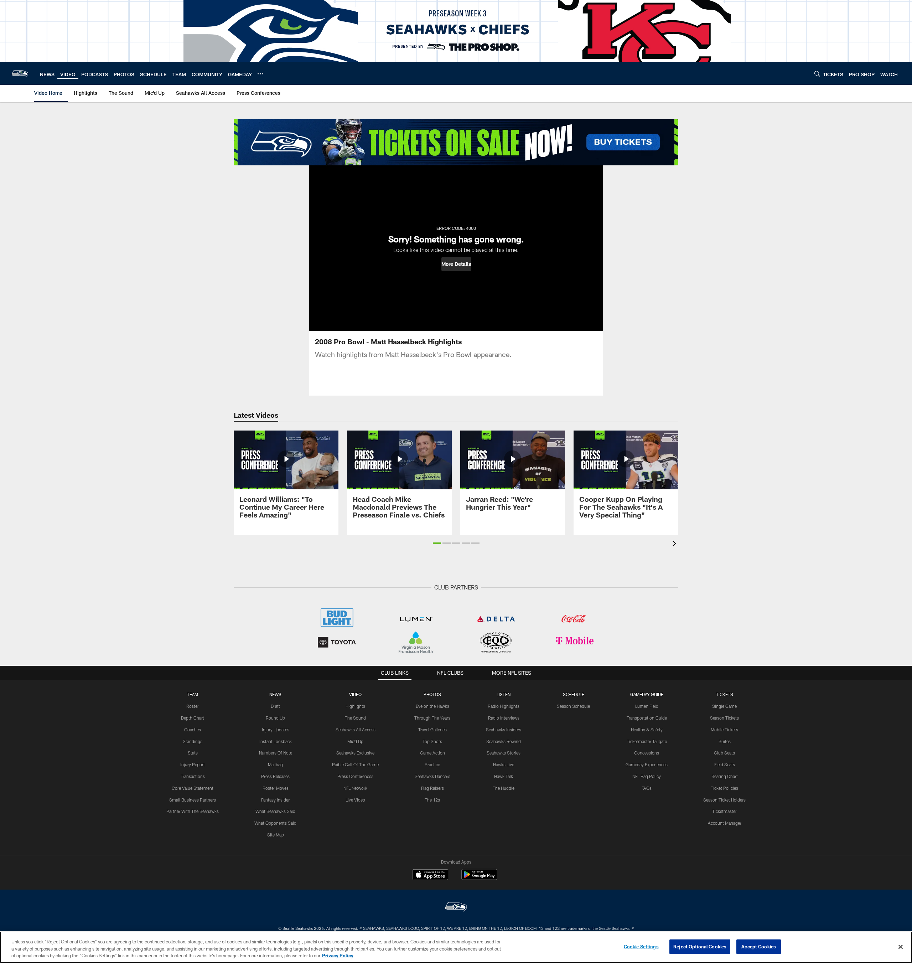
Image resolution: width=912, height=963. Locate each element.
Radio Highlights (503, 706)
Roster (192, 706)
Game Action (432, 752)
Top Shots (432, 741)
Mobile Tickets (724, 729)
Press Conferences (355, 776)
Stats (193, 752)
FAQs (647, 788)
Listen (504, 694)
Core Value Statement (192, 788)
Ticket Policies (724, 788)
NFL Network (355, 788)
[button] (456, 264)
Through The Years (432, 717)
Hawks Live (503, 764)
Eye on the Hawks (432, 706)
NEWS (275, 694)
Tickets (724, 694)
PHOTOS (432, 694)
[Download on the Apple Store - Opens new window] (430, 875)
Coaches (192, 729)
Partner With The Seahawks (192, 811)
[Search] (817, 73)
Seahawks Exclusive (355, 752)
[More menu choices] (260, 74)
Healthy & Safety (647, 729)
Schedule (573, 694)
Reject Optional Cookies (699, 946)
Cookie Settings (641, 946)
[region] (456, 947)
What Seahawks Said (275, 811)
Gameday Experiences (647, 764)
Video (355, 694)
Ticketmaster (724, 811)
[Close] (900, 946)
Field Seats (724, 764)
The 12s (432, 799)
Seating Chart (724, 776)
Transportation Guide (647, 717)
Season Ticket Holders (724, 799)
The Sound (355, 717)
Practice (432, 764)
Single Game (724, 706)
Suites (725, 741)
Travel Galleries (432, 729)
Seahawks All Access (355, 729)
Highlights (355, 706)
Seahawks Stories (503, 752)
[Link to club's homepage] (19, 73)
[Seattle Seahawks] (456, 907)
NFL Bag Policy (646, 776)
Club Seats (724, 752)
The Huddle (503, 788)
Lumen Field (646, 706)
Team (192, 694)
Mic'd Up (355, 741)
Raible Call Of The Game (355, 764)
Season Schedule (573, 706)
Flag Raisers (432, 788)
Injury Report (192, 764)
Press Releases (275, 776)
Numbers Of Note (275, 752)
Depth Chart (192, 717)
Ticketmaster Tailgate (647, 741)
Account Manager (724, 822)
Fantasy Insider (275, 799)
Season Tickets (724, 717)
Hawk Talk (503, 776)
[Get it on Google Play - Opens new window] (479, 878)
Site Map (275, 834)
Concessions (646, 752)
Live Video (355, 799)
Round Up (275, 717)
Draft (275, 706)
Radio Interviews (503, 717)
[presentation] (675, 544)
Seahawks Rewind (503, 741)
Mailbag (275, 764)
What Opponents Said (275, 822)
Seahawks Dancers (432, 776)
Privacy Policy (337, 955)
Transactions (193, 776)
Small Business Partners (192, 799)
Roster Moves (276, 788)
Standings (192, 741)
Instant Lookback (275, 741)
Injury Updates (275, 729)
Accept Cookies (758, 946)
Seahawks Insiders (503, 729)
